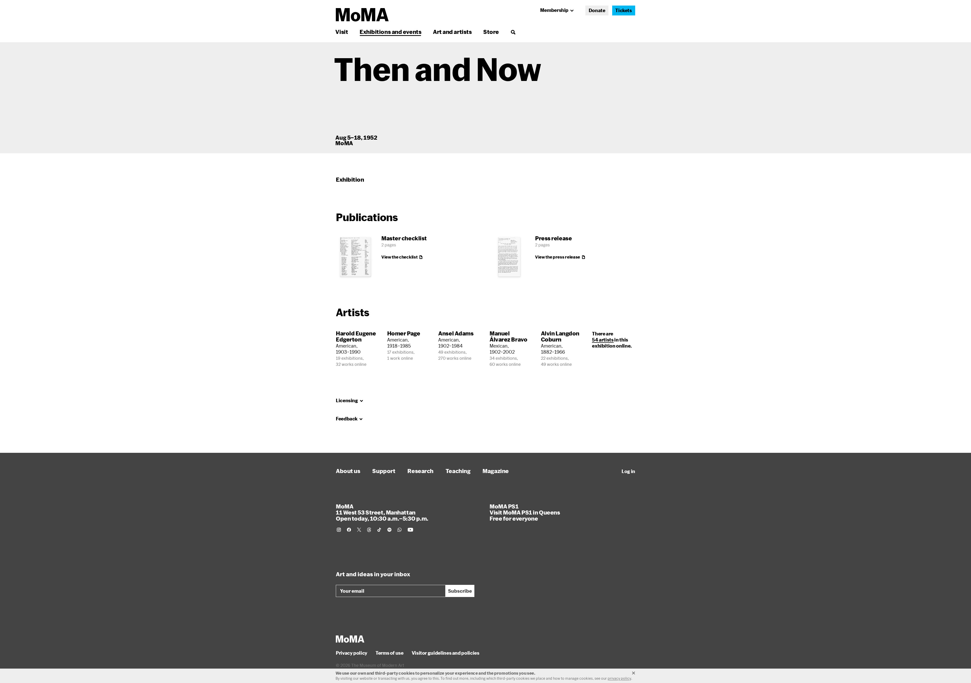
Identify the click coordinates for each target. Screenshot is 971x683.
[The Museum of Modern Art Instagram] (339, 530)
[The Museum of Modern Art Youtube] (410, 530)
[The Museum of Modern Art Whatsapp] (399, 530)
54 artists (602, 340)
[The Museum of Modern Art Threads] (369, 530)
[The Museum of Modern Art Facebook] (349, 530)
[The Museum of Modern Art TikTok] (379, 530)
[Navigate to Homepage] (362, 15)
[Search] (513, 32)
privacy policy (619, 678)
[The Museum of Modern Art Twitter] (359, 530)
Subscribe (460, 591)
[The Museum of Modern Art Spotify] (389, 530)
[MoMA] (350, 639)
